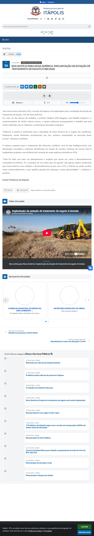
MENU (7, 40)
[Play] (44, 95)
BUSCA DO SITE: (9, 23)
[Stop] (49, 95)
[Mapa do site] (59, 18)
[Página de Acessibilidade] (63, 18)
